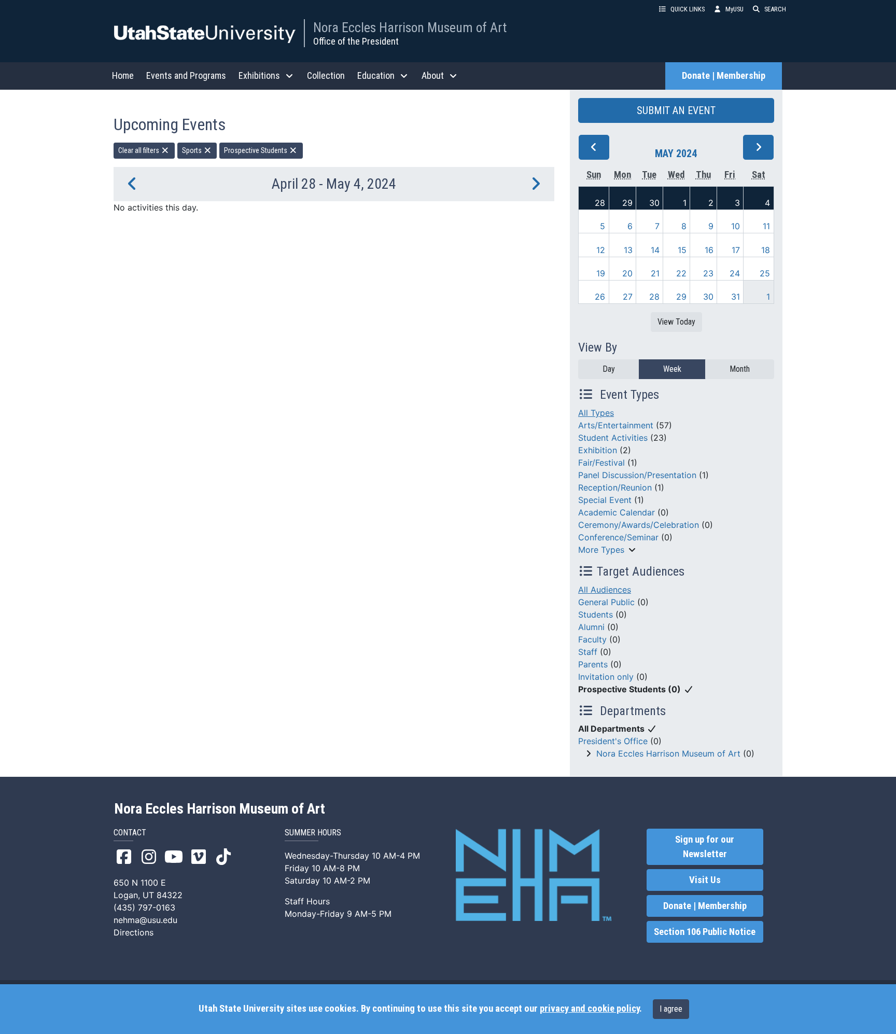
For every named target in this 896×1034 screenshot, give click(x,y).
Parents (593, 664)
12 (600, 250)
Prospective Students (256, 150)
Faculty (592, 639)
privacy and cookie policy (589, 1008)
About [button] (433, 75)
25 (765, 273)
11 (766, 226)
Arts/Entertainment (615, 425)
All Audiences (604, 589)
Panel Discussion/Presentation (637, 475)
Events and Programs (186, 75)
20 (627, 273)
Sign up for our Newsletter (704, 847)
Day (609, 369)
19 (600, 273)
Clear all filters (139, 150)
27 (628, 296)
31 (735, 296)
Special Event (605, 500)
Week (672, 369)
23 (708, 273)
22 (681, 273)
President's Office (613, 741)
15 (682, 250)
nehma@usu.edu (145, 920)
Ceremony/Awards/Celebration (638, 525)
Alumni (591, 627)
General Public (606, 602)
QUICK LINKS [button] (687, 9)
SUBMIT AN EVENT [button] (676, 110)
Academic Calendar (616, 512)
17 (736, 250)
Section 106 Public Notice (704, 932)
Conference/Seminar (618, 537)
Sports (192, 150)
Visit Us (705, 880)
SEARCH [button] (775, 9)
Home (123, 75)
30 (654, 203)
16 (709, 250)
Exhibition (597, 450)
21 (655, 273)
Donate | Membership (723, 75)
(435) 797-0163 (144, 907)
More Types (601, 549)
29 (627, 203)
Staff (587, 652)
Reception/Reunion (615, 487)
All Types (596, 413)
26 (600, 296)
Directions (133, 932)
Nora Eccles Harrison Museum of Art (410, 27)
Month (740, 369)
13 (628, 250)
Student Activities (613, 437)
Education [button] (376, 75)
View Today (676, 322)
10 (735, 226)
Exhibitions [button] (259, 75)
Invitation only (606, 677)
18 (765, 250)
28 (600, 203)
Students (595, 614)
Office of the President (356, 41)
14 (655, 250)
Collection (326, 75)
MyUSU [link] (734, 9)
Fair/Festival (601, 462)
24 (735, 273)
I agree (671, 1009)
